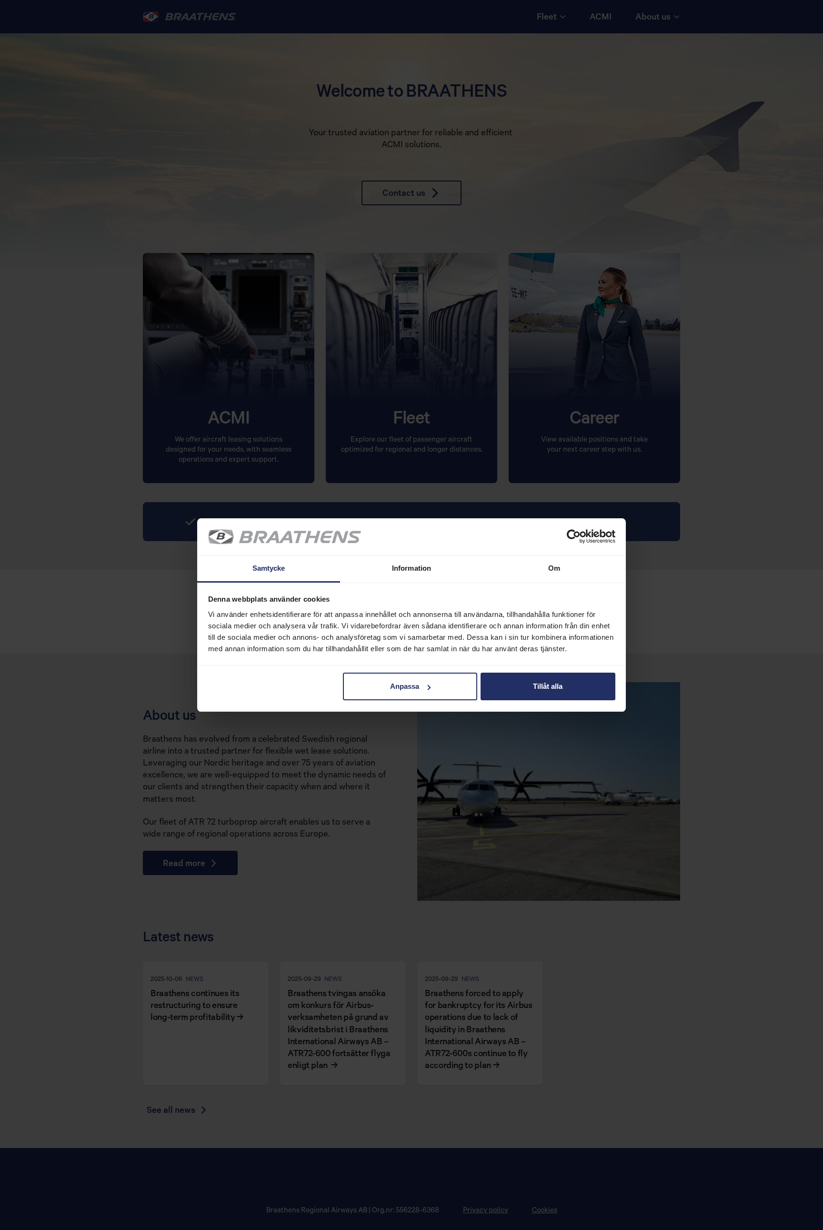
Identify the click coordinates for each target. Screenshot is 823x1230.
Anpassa (404, 686)
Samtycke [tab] (268, 568)
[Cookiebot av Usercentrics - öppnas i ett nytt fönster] (573, 537)
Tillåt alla (547, 686)
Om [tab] (554, 568)
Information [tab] (411, 568)
